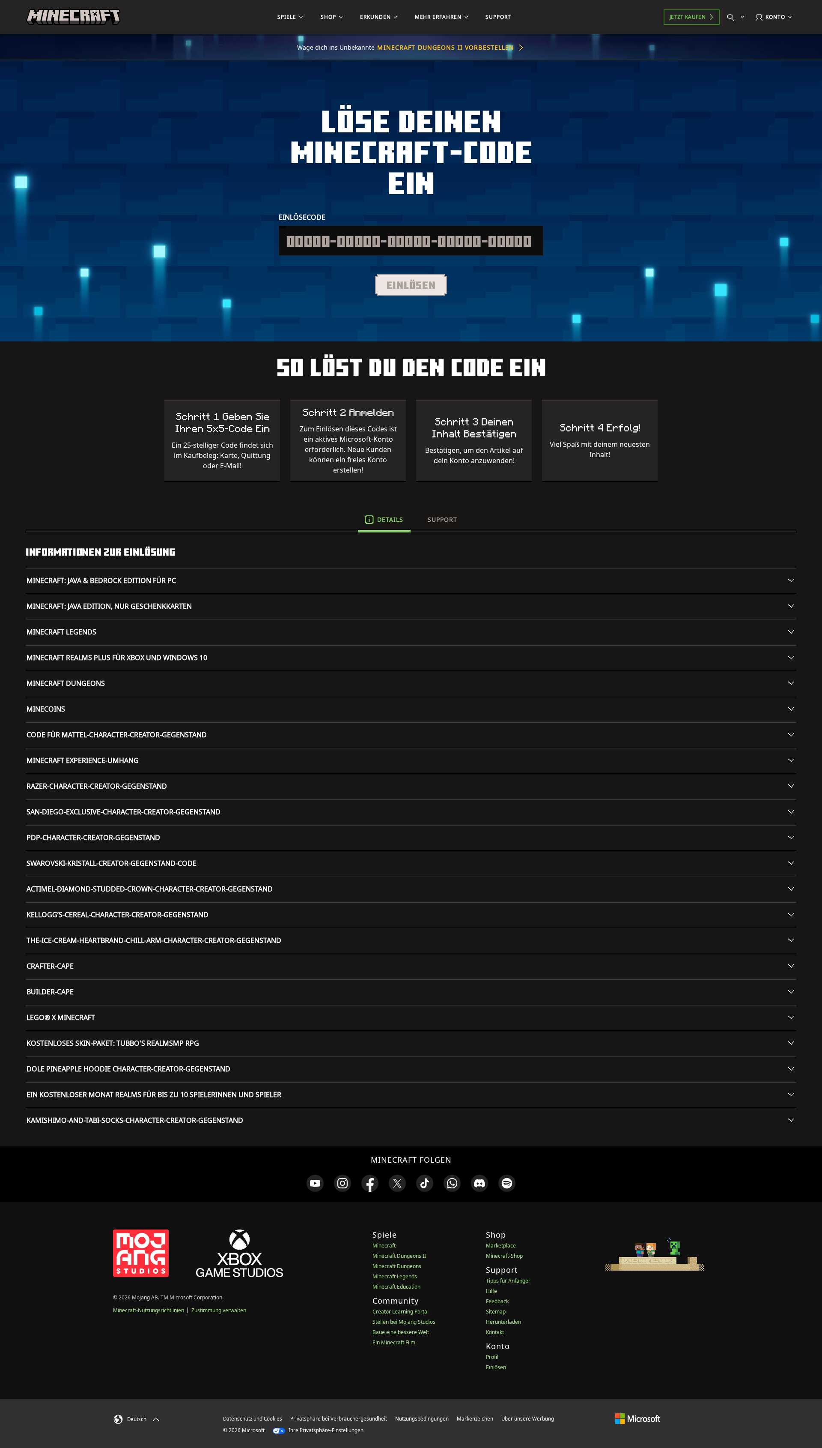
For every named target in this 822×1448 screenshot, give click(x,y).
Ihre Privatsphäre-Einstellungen (325, 1430)
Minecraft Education (396, 1286)
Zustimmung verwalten (218, 1310)
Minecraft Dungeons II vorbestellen (445, 47)
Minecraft (384, 1245)
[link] (315, 1183)
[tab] (384, 519)
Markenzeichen (475, 1418)
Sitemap (496, 1311)
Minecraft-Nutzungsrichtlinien (148, 1310)
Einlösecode (302, 217)
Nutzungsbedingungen (422, 1418)
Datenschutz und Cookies (252, 1418)
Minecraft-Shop (504, 1256)
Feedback (497, 1301)
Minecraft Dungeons (396, 1266)
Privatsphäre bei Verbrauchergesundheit (338, 1418)
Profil (492, 1357)
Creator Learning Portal (400, 1311)
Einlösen (496, 1367)
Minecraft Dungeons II (399, 1256)
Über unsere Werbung (527, 1418)
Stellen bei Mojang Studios (403, 1321)
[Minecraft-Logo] (73, 17)
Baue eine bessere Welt (400, 1332)
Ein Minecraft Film (393, 1342)
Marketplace (501, 1245)
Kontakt (495, 1332)
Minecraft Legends (394, 1276)
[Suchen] (738, 17)
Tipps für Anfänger (508, 1280)
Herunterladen (503, 1321)
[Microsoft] (637, 1418)
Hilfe (491, 1291)
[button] (411, 285)
